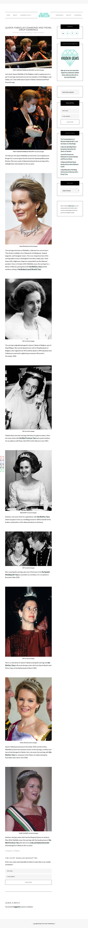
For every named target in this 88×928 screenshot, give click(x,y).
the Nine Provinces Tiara (27, 438)
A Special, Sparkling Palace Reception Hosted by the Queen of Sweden (68, 149)
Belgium (17, 851)
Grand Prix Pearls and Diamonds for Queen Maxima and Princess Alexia (69, 157)
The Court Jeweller (44, 15)
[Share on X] (2, 466)
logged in (17, 907)
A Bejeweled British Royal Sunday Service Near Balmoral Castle (69, 164)
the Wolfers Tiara (35, 267)
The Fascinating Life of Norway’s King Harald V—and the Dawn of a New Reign (69, 141)
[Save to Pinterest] (2, 458)
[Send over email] (2, 470)
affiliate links (71, 205)
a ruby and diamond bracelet (39, 843)
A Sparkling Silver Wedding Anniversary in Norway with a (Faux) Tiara (69, 172)
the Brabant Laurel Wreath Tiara (29, 269)
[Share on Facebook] (2, 462)
